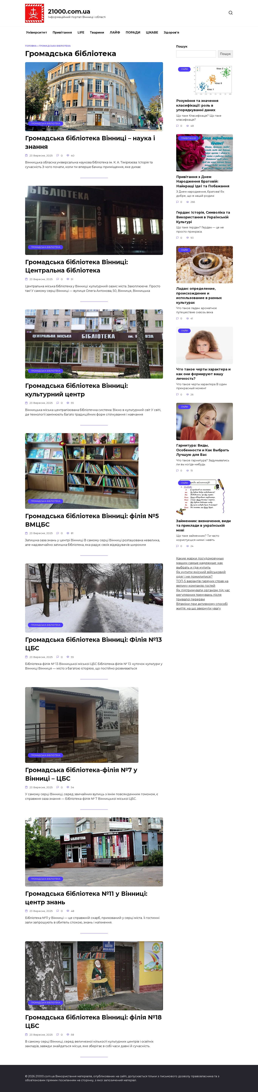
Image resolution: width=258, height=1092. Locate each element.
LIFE (81, 32)
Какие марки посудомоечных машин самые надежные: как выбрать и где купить (200, 563)
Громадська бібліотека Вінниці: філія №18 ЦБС (93, 1022)
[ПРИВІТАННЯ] (204, 169)
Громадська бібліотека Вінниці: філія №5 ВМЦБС (92, 520)
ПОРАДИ (133, 32)
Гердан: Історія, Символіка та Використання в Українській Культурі (203, 217)
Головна (31, 46)
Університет (36, 32)
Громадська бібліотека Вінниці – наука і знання (90, 143)
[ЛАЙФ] (204, 93)
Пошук (181, 46)
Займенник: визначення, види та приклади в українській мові (203, 525)
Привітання (62, 32)
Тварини (97, 32)
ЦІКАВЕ (152, 32)
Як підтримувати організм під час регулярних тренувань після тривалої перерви (203, 594)
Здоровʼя (171, 32)
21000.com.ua (69, 11)
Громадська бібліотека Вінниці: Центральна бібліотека (76, 266)
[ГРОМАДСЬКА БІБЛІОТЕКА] (94, 129)
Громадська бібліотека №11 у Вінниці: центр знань (86, 898)
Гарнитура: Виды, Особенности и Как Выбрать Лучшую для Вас (202, 450)
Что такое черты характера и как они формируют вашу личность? (203, 373)
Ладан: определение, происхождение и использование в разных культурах (199, 296)
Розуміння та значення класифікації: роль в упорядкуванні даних (197, 105)
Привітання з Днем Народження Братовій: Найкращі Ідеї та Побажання (202, 181)
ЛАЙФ (115, 32)
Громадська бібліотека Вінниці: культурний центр (76, 390)
